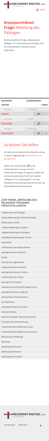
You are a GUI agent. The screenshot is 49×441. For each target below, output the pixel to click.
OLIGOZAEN (6, 123)
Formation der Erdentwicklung (15, 321)
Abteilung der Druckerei (12, 356)
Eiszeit (4, 257)
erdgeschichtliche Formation (14, 267)
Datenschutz (9, 425)
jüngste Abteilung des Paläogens (16, 232)
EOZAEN (5, 114)
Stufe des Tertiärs (9, 312)
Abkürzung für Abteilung (12, 336)
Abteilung (6, 341)
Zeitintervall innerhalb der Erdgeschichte (19, 287)
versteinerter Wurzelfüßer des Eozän (17, 326)
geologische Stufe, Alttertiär (14, 252)
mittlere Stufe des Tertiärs (13, 277)
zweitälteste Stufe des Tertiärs (14, 307)
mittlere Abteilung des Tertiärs (15, 227)
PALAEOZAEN (7, 133)
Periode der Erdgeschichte (13, 262)
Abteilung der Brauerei (11, 351)
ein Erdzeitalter (8, 302)
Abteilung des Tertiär (11, 222)
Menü (40, 10)
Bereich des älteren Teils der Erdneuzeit (19, 317)
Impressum (22, 425)
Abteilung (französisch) (12, 346)
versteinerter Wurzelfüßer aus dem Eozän (19, 331)
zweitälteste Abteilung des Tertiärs (16, 237)
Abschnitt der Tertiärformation (15, 297)
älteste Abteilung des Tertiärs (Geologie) (19, 217)
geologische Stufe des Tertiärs (15, 272)
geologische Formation (12, 282)
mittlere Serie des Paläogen (13, 212)
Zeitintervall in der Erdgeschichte (16, 247)
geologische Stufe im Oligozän (15, 292)
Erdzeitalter (6, 242)
